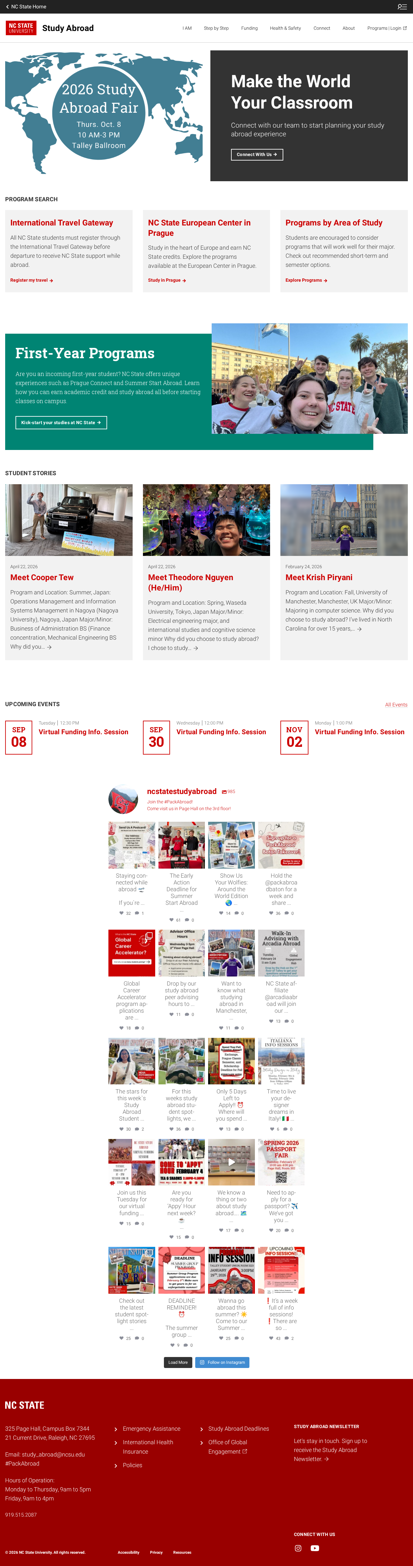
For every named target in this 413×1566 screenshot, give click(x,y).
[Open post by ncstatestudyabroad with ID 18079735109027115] (281, 1061)
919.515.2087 (21, 1515)
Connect (322, 28)
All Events (396, 705)
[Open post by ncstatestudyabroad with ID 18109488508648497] (281, 1270)
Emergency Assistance (151, 1428)
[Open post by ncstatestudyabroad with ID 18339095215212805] (231, 1270)
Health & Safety (285, 28)
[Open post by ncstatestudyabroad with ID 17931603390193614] (181, 1061)
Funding (249, 28)
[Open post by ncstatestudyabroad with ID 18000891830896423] (231, 953)
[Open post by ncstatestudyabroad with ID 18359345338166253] (231, 1162)
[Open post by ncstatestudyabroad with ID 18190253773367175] (131, 845)
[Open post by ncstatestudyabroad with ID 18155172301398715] (181, 845)
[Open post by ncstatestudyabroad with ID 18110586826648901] (131, 1061)
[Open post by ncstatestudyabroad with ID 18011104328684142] (281, 845)
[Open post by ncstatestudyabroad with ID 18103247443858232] (181, 1162)
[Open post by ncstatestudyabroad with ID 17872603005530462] (131, 1270)
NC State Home (28, 7)
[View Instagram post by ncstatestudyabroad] (149, 862)
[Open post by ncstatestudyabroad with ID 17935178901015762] (181, 1270)
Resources (182, 1552)
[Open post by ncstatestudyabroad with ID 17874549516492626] (131, 1162)
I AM (187, 28)
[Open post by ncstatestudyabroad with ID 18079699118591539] (181, 953)
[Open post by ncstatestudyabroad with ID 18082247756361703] (231, 845)
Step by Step (216, 28)
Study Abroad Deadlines (238, 1428)
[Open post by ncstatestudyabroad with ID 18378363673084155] (231, 1061)
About (349, 28)
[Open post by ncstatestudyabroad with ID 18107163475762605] (281, 953)
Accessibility (128, 1552)
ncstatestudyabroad (131, 827)
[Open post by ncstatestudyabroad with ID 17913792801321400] (131, 953)
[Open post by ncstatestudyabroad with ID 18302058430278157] (281, 1162)
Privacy (156, 1552)
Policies (132, 1465)
